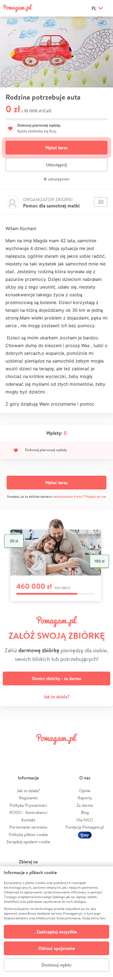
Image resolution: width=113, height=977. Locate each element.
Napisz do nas (96, 496)
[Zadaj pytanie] (101, 202)
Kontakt (28, 819)
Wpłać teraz (56, 148)
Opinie (85, 790)
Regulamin (28, 797)
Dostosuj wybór (56, 965)
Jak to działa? (57, 697)
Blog (85, 812)
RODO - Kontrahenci (28, 812)
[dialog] (56, 921)
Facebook (10, 751)
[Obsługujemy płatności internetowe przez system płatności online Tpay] (85, 834)
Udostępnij (56, 165)
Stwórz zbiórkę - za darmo (56, 678)
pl (94, 8)
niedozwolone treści (67, 496)
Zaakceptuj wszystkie (56, 932)
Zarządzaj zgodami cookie (28, 841)
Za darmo (85, 805)
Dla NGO (85, 819)
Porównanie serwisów (28, 827)
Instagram (47, 751)
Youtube (102, 751)
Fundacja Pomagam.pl (85, 827)
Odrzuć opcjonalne (56, 948)
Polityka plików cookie (28, 834)
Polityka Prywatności (28, 805)
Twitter (28, 751)
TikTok (84, 751)
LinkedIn (65, 751)
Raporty (85, 797)
